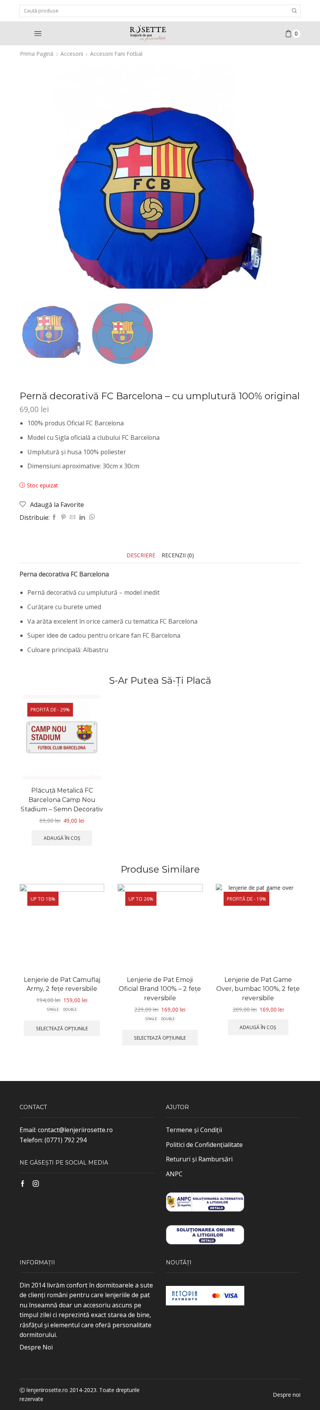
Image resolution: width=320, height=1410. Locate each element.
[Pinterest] (63, 517)
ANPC (174, 1174)
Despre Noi (36, 1347)
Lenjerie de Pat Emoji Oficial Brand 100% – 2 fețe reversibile (160, 989)
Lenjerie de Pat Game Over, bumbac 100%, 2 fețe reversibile (258, 989)
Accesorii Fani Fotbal (116, 53)
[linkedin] (82, 517)
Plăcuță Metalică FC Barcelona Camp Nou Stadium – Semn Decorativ (62, 800)
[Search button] (294, 11)
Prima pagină (36, 53)
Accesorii (71, 53)
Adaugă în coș (62, 838)
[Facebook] (54, 517)
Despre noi (286, 1395)
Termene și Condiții (194, 1130)
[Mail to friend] (72, 517)
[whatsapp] (91, 517)
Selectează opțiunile (62, 1028)
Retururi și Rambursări (199, 1159)
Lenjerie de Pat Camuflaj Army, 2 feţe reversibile (62, 984)
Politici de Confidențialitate (204, 1144)
